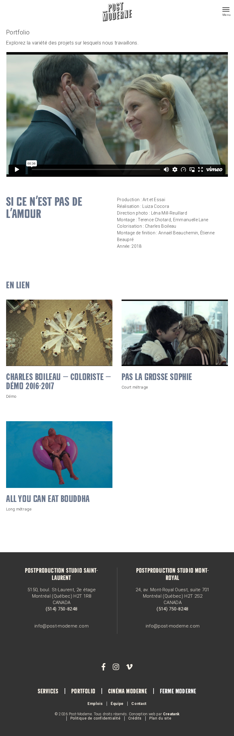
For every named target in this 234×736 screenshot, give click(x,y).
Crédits (135, 718)
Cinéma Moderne (127, 692)
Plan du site (160, 718)
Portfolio (83, 692)
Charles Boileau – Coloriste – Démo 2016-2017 (58, 382)
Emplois (95, 704)
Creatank (171, 714)
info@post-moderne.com (61, 626)
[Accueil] (117, 12)
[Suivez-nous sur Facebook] (103, 667)
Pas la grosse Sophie (157, 377)
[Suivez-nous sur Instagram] (116, 667)
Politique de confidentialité (95, 718)
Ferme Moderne (178, 692)
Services (48, 692)
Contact (139, 704)
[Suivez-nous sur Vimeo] (129, 667)
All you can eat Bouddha (48, 499)
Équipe (117, 704)
